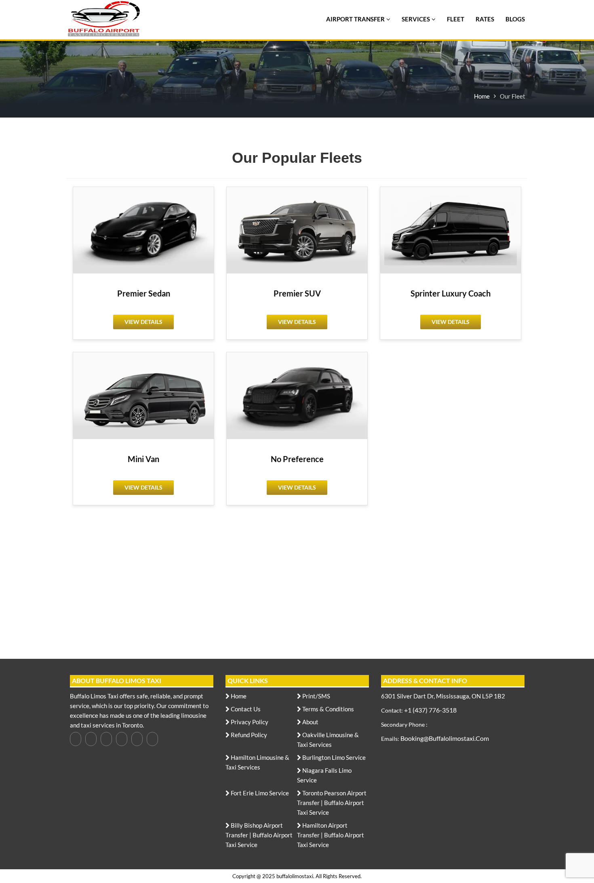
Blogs (515, 19)
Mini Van (143, 459)
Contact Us (245, 709)
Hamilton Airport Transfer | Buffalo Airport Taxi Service (330, 835)
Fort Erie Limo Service (259, 793)
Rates (485, 19)
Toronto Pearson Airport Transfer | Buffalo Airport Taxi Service (332, 803)
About (309, 722)
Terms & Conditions (327, 709)
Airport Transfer (355, 19)
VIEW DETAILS (143, 321)
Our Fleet (512, 96)
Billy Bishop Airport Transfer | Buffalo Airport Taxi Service (259, 835)
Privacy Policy (249, 722)
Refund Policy (248, 735)
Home (482, 96)
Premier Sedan (143, 293)
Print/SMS (315, 696)
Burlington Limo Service (333, 757)
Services (416, 19)
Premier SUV (297, 293)
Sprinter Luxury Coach (451, 293)
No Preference (297, 459)
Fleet (455, 19)
